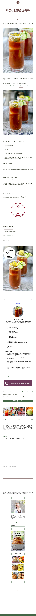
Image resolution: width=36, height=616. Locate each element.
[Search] (23, 526)
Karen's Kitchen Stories (18, 9)
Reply (31, 431)
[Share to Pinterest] (32, 401)
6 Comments (5, 401)
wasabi (18, 401)
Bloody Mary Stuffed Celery (8, 229)
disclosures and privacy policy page (22, 16)
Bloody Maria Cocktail (7, 227)
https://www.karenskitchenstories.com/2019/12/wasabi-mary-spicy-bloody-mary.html (15, 376)
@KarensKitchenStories (14, 383)
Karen (4, 436)
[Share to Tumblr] (31, 401)
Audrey (4, 423)
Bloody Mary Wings (7, 230)
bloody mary (15, 400)
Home (19, 419)
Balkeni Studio (28, 615)
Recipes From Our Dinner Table (11, 234)
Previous (5, 419)
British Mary (21, 86)
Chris (4, 463)
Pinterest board (9, 235)
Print (18, 303)
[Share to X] (30, 401)
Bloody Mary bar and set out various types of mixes (19, 85)
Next (32, 419)
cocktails (20, 400)
